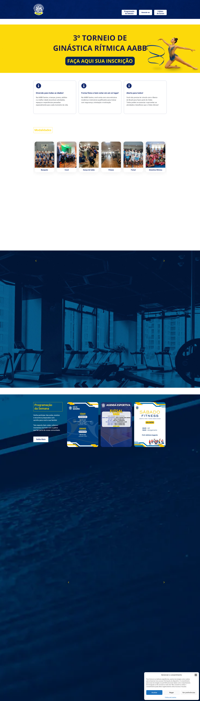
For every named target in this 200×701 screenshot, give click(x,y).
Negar (171, 692)
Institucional (51, 21)
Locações (79, 21)
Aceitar (154, 692)
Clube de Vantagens (144, 21)
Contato (158, 21)
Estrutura (66, 21)
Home (41, 21)
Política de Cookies (170, 697)
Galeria (127, 21)
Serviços (115, 21)
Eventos (106, 21)
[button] (196, 675)
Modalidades (94, 21)
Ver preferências (188, 692)
